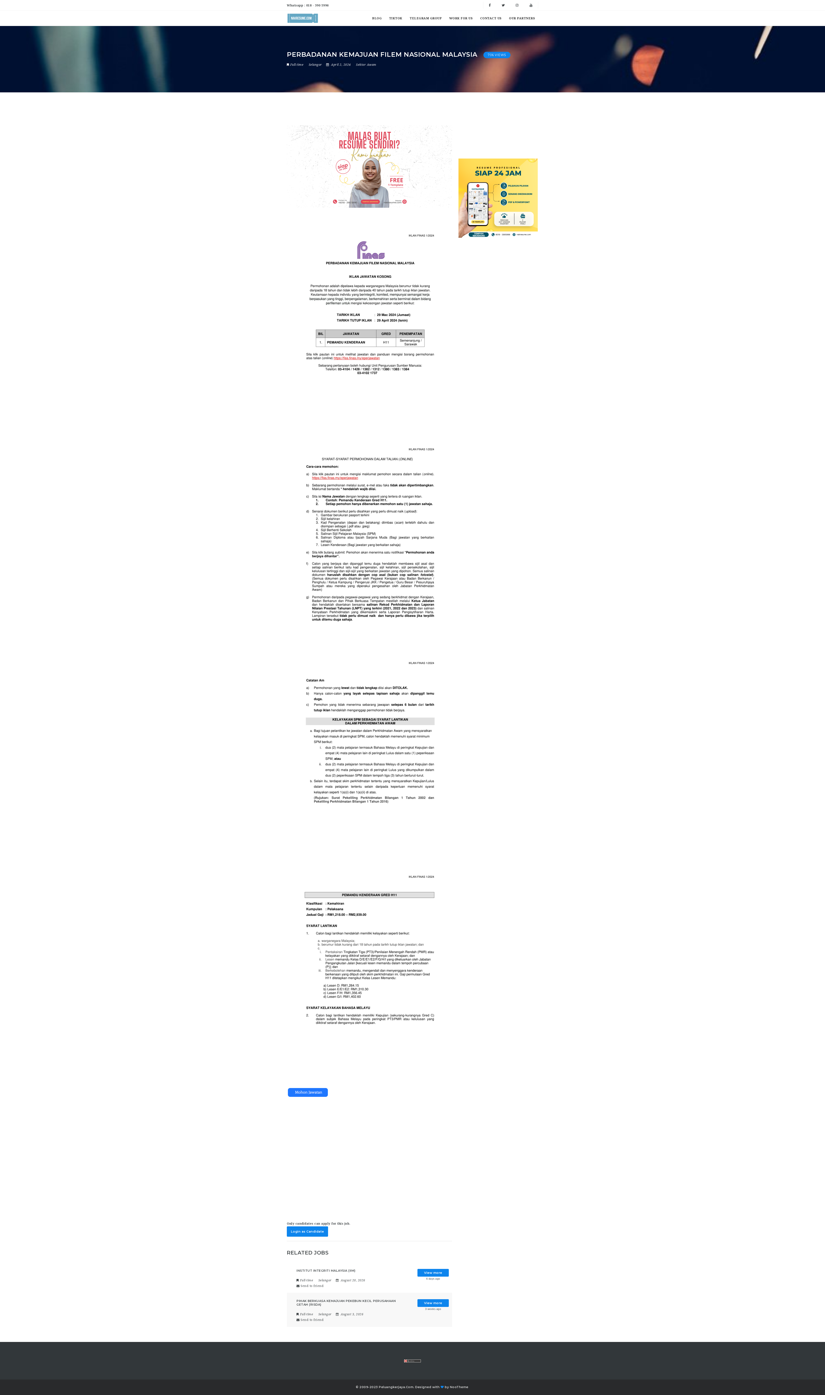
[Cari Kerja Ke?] (303, 18)
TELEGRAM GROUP (426, 18)
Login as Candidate (307, 1231)
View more (433, 1273)
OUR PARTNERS (522, 18)
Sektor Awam (366, 64)
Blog (377, 18)
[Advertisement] (369, 1155)
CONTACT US (491, 18)
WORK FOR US (461, 18)
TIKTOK (395, 18)
